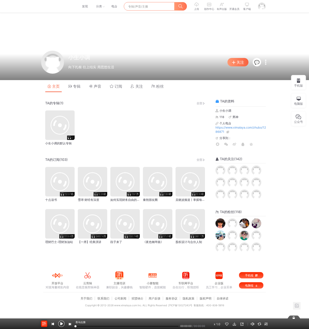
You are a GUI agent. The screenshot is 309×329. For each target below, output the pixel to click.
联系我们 (103, 298)
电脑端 (249, 285)
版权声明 (205, 298)
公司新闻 (120, 298)
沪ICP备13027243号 (180, 305)
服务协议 (171, 298)
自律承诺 (222, 298)
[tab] (53, 86)
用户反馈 (154, 298)
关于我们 (86, 298)
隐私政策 (188, 298)
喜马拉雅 (57, 6)
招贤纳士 (137, 298)
